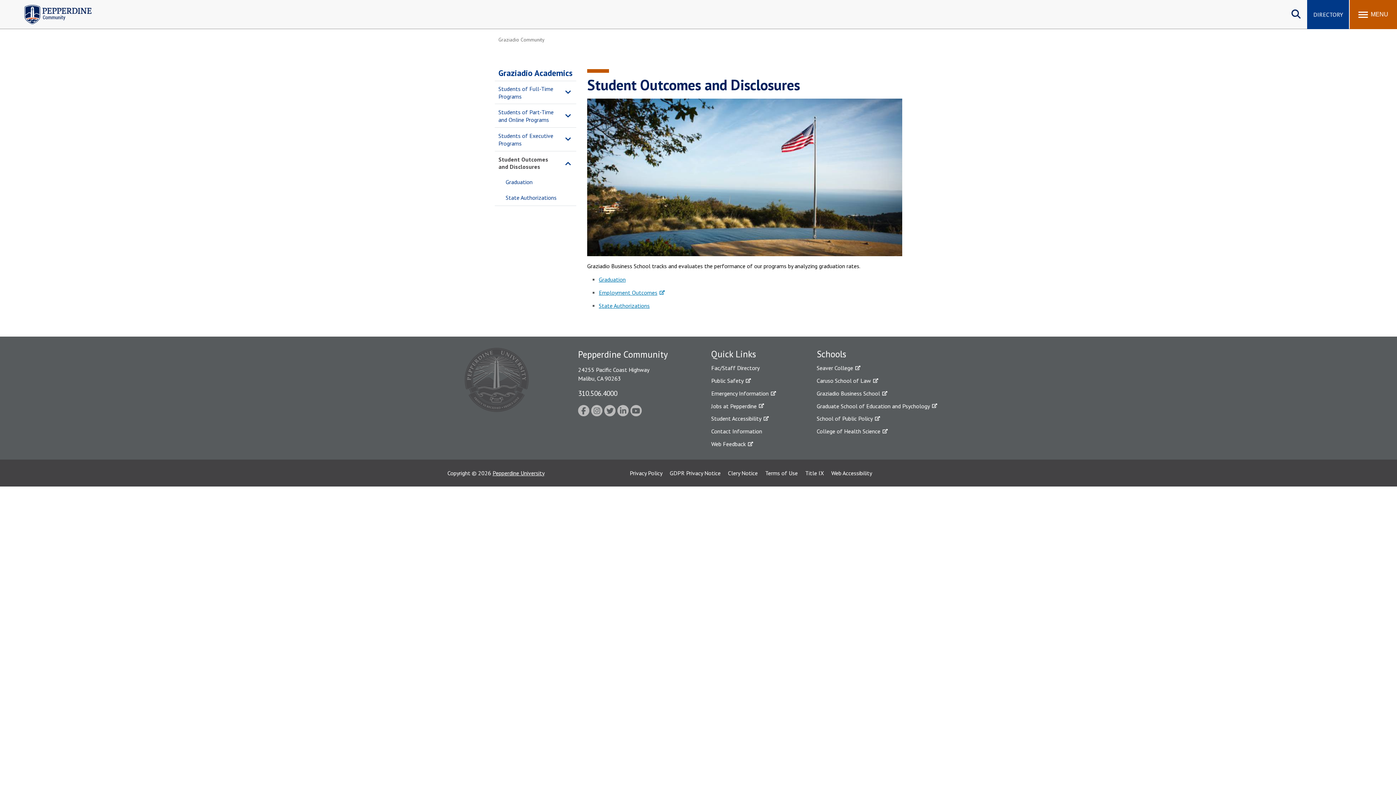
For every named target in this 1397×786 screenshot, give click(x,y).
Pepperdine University (519, 473)
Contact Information (736, 431)
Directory (1328, 14)
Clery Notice (743, 473)
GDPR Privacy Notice (695, 473)
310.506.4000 (597, 393)
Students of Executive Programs (525, 139)
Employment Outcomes (628, 292)
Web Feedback (728, 444)
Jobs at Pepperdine (734, 406)
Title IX (814, 473)
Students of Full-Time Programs (525, 92)
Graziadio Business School (848, 393)
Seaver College (835, 368)
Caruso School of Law (844, 380)
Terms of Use (781, 473)
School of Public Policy (845, 418)
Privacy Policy (646, 473)
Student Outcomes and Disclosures (523, 163)
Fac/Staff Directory (735, 368)
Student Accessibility (736, 418)
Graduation (519, 182)
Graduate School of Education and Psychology (873, 406)
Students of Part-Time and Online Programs (526, 115)
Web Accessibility (851, 473)
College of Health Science (848, 431)
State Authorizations (531, 197)
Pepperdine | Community (52, 7)
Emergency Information (740, 393)
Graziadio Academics (535, 73)
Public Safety (727, 380)
